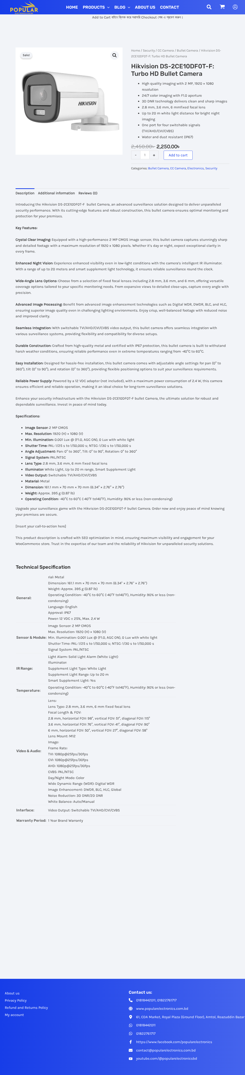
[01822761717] (142, 1034)
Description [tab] (25, 193)
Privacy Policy (16, 1000)
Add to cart (178, 155)
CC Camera (166, 50)
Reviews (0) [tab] (87, 193)
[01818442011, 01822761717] (153, 1000)
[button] (107, 7)
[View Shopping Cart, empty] (222, 7)
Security (149, 50)
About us (12, 993)
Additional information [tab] (56, 193)
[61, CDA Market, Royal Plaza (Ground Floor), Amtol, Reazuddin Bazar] (186, 1017)
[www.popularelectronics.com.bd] (158, 1009)
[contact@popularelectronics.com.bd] (162, 1050)
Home (135, 50)
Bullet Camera (187, 50)
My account (14, 1015)
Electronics (195, 168)
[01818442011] (142, 1025)
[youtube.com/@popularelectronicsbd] (163, 1059)
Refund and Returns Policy (26, 1007)
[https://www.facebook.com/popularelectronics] (170, 1042)
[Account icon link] (235, 7)
